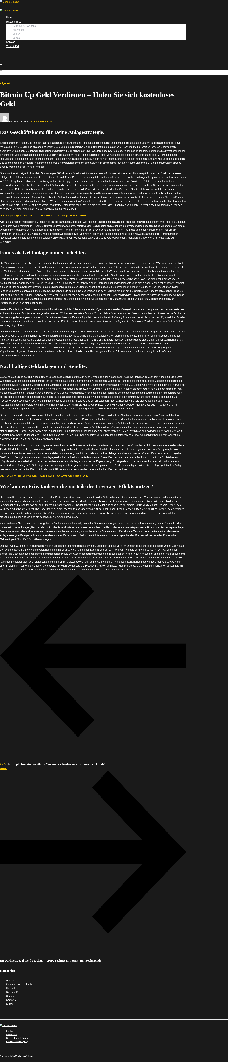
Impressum (11, 1034)
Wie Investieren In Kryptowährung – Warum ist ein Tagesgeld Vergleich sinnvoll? (44, 475)
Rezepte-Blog (13, 21)
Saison (16, 34)
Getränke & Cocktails (24, 26)
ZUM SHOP (12, 46)
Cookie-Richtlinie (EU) (17, 1041)
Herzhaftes (18, 30)
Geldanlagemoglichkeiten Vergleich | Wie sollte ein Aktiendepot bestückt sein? (43, 215)
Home (9, 17)
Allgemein (11, 980)
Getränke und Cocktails (19, 984)
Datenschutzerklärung (17, 1038)
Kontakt (10, 42)
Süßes (16, 38)
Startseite (11, 1000)
